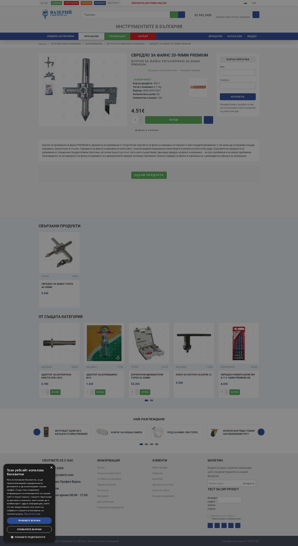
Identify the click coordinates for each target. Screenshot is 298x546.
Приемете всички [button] (29, 520)
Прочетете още (32, 513)
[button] (29, 537)
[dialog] (29, 503)
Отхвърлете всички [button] (29, 529)
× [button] (51, 467)
